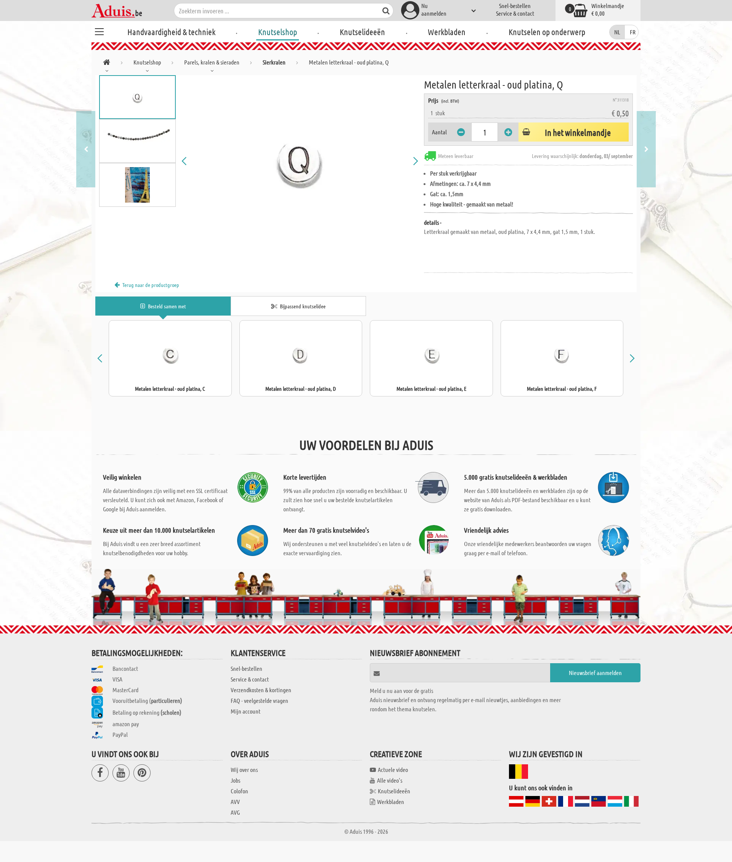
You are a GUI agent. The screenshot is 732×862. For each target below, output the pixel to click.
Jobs (235, 780)
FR (633, 31)
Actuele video (393, 769)
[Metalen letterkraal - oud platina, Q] (300, 161)
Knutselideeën (362, 32)
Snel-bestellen (515, 5)
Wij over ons (244, 769)
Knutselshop (277, 32)
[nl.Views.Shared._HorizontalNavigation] (106, 63)
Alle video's (389, 780)
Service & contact (515, 13)
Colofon (239, 790)
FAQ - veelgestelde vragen (259, 700)
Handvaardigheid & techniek (171, 32)
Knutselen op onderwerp (547, 32)
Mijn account (245, 711)
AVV (235, 801)
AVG (235, 812)
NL (617, 31)
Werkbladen (447, 32)
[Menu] (99, 30)
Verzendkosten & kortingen (261, 689)
